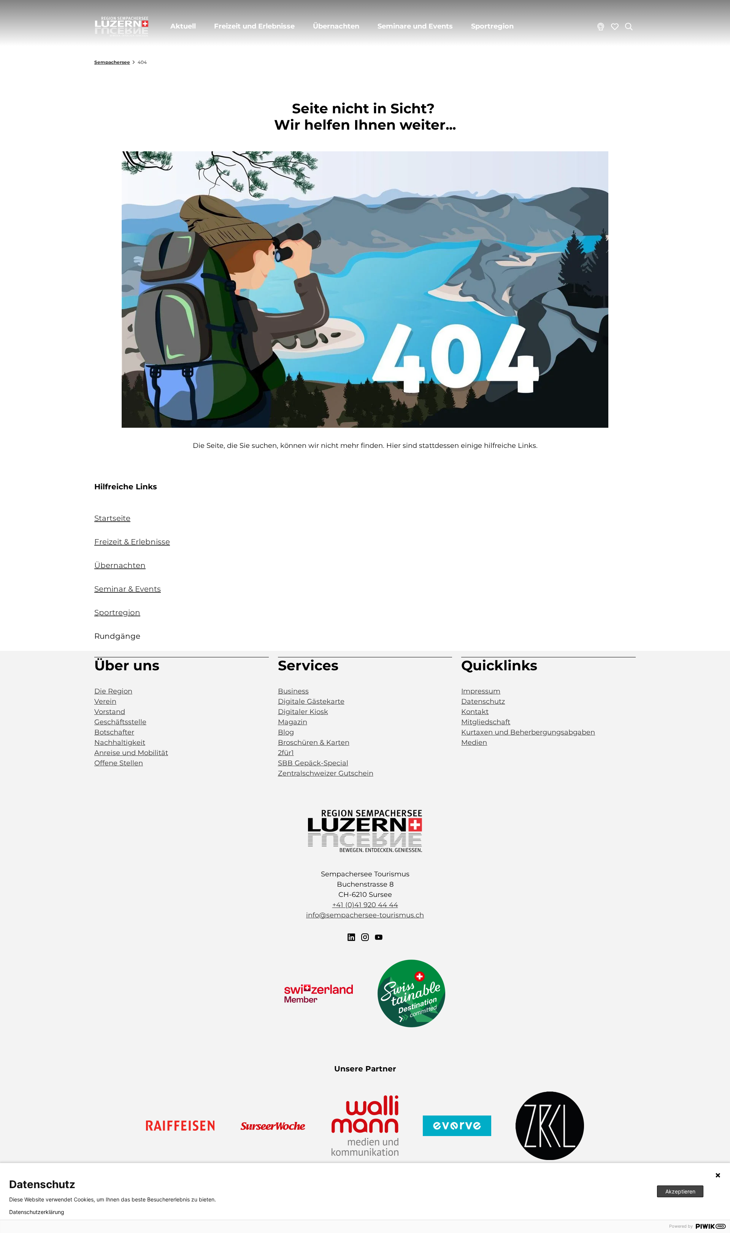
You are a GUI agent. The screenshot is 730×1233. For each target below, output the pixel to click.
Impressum (480, 691)
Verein (105, 701)
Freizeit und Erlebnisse (254, 26)
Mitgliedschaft (485, 722)
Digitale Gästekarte (311, 701)
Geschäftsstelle (120, 722)
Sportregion (492, 26)
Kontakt (475, 712)
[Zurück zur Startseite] (121, 26)
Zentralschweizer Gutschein (325, 773)
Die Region (113, 691)
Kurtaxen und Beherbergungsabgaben (528, 732)
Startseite (112, 518)
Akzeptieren (680, 1191)
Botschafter (114, 732)
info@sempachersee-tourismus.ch (365, 915)
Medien (474, 742)
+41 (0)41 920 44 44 (365, 905)
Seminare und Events (415, 26)
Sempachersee (112, 62)
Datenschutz (483, 701)
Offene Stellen (118, 763)
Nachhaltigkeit (119, 742)
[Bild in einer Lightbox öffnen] (365, 289)
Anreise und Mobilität (131, 753)
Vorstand (109, 712)
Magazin (292, 722)
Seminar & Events (127, 588)
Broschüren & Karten (313, 742)
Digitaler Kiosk (303, 712)
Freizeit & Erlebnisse (132, 541)
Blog (286, 732)
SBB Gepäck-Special (313, 763)
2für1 (286, 753)
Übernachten (336, 26)
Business (293, 691)
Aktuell (183, 26)
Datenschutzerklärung (36, 1212)
